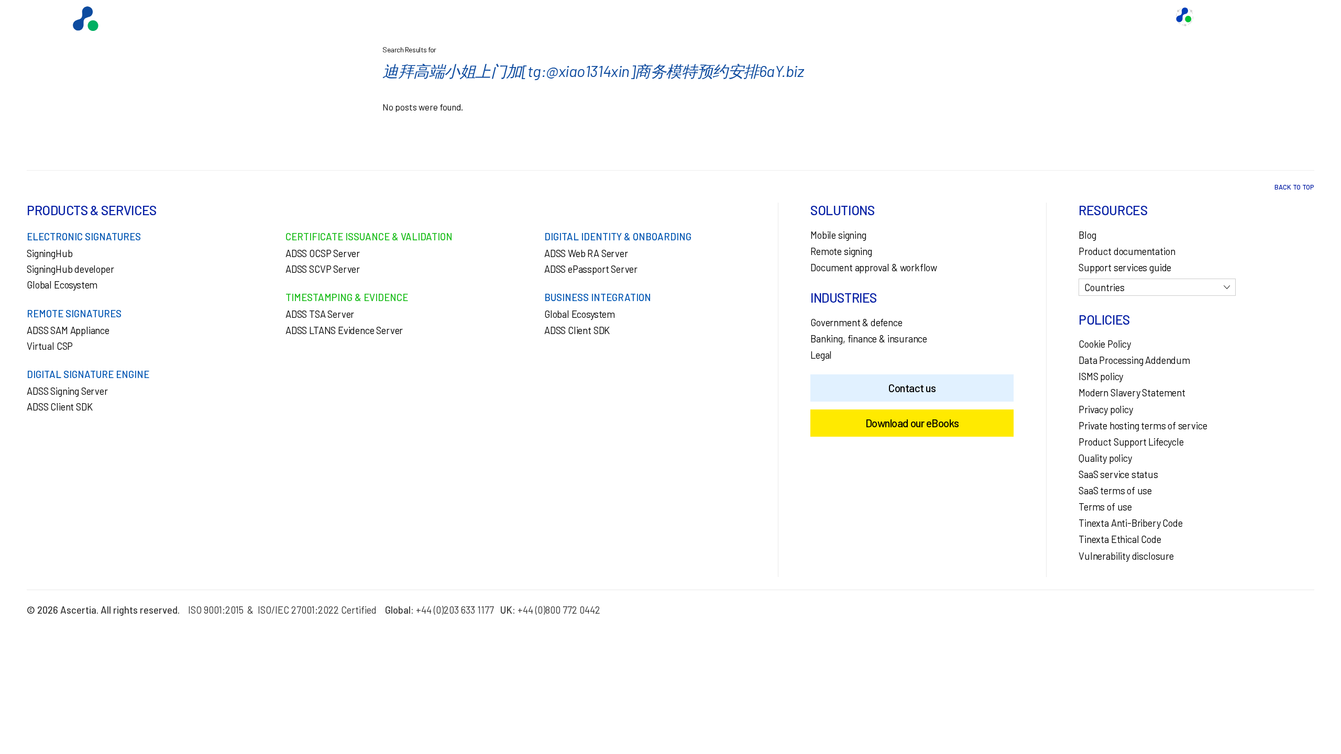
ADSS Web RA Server (586, 253)
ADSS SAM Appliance (68, 330)
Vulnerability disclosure (1126, 556)
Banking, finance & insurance (868, 339)
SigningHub (49, 253)
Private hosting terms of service (1143, 425)
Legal (821, 355)
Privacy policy (1106, 409)
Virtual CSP (50, 346)
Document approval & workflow (873, 267)
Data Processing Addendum (1134, 360)
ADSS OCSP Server (322, 253)
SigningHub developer (70, 269)
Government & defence (856, 322)
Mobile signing (838, 235)
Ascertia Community (1235, 17)
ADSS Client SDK (59, 407)
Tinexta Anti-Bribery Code (1130, 523)
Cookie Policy (1105, 344)
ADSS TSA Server (319, 314)
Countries (1104, 287)
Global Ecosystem (975, 17)
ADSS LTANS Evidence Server (344, 330)
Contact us (1093, 17)
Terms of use (1105, 507)
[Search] (1296, 16)
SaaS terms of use (1115, 490)
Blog (1087, 235)
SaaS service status (1118, 474)
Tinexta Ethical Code (1120, 539)
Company (1144, 17)
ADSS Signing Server (67, 391)
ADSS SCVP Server (322, 269)
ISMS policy (1101, 376)
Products (911, 17)
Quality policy (1105, 458)
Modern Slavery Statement (1132, 392)
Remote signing (841, 251)
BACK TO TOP (1294, 187)
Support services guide (1125, 267)
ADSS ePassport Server (590, 269)
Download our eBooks (912, 422)
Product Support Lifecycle (1131, 442)
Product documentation (1127, 251)
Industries (1039, 17)
